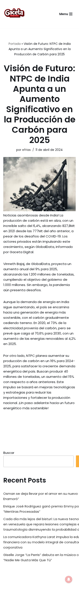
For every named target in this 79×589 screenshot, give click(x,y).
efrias (26, 150)
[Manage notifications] (68, 579)
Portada (15, 44)
